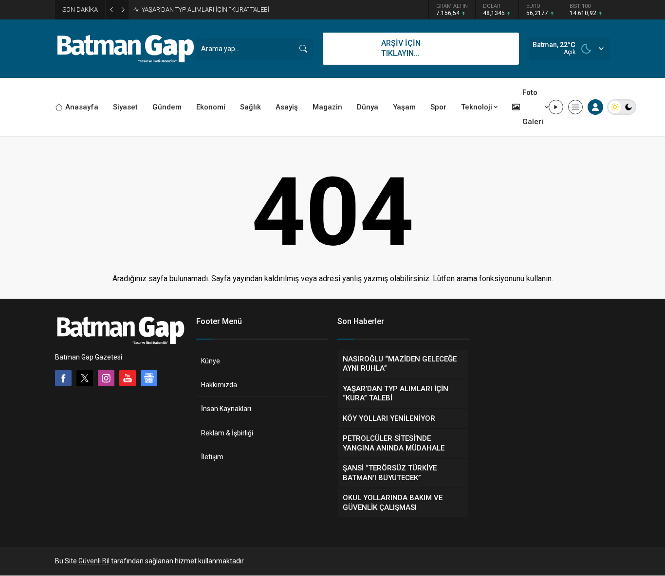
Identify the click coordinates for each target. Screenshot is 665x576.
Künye (210, 361)
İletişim (212, 457)
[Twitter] (84, 378)
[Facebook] (63, 378)
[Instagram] (106, 378)
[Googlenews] (149, 378)
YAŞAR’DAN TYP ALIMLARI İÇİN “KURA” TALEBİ (205, 9)
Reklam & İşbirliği (227, 433)
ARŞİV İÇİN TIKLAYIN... (401, 48)
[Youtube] (127, 378)
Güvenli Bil (94, 561)
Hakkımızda (219, 385)
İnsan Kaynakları (226, 409)
